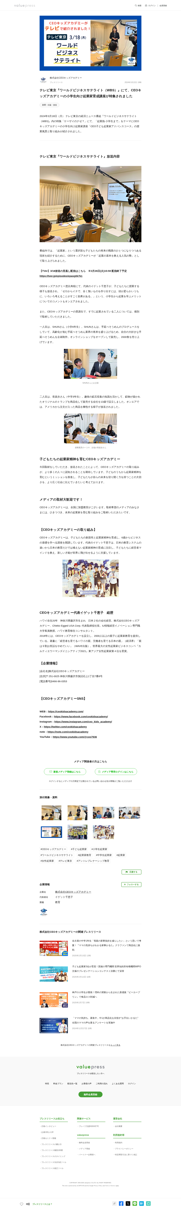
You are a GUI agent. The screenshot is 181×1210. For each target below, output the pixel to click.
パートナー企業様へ (87, 1155)
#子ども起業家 (79, 849)
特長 (47, 1083)
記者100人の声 (47, 1132)
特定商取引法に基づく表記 (126, 1155)
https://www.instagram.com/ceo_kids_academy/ (83, 721)
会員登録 (163, 6)
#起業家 (121, 855)
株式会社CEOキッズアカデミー (66, 77)
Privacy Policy (98, 1185)
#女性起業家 (47, 861)
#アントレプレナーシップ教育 (93, 861)
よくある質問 (118, 1083)
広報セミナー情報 (48, 1138)
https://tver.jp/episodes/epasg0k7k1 (61, 276)
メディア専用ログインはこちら (117, 772)
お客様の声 (86, 1083)
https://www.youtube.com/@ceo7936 (75, 737)
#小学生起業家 (99, 849)
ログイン (152, 6)
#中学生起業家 (104, 855)
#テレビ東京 (65, 861)
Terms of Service (110, 1185)
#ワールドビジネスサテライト (57, 855)
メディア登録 (84, 1149)
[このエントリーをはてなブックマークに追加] (141, 1205)
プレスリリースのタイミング (53, 1156)
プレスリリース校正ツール (52, 1168)
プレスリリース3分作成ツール (53, 1162)
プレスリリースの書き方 (51, 1144)
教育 (57, 902)
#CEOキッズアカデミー (53, 849)
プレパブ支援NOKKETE (89, 1126)
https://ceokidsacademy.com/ (65, 711)
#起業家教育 (84, 855)
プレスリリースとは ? (42, 1204)
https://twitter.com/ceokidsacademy (65, 726)
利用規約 (118, 1143)
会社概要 (118, 1126)
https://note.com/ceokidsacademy (68, 731)
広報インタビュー (48, 1126)
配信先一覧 (72, 1083)
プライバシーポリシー (124, 1149)
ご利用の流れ (102, 1083)
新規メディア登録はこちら (67, 772)
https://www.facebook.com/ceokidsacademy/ (81, 716)
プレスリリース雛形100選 (52, 1150)
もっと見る (115, 1045)
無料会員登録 (90, 1094)
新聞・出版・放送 (49, 105)
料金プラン (58, 1083)
